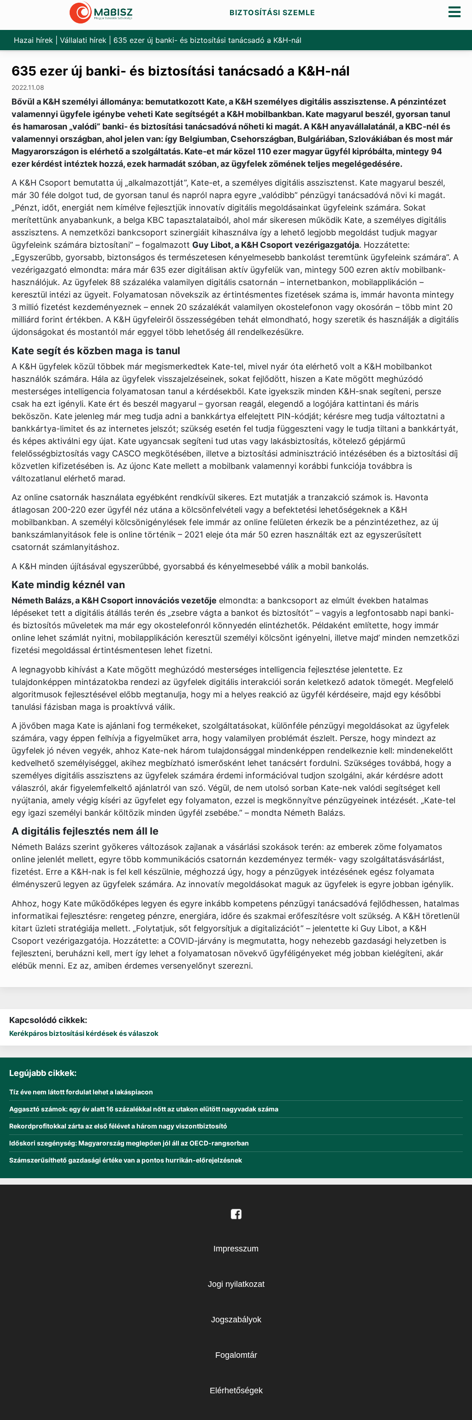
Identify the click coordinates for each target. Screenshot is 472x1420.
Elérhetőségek (236, 1390)
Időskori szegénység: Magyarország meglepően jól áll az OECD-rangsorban (129, 1143)
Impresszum (236, 1248)
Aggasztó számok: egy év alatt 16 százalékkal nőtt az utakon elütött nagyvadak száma (143, 1109)
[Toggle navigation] (455, 11)
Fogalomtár (236, 1355)
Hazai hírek (33, 40)
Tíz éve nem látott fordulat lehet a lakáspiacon (81, 1092)
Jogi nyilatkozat (236, 1284)
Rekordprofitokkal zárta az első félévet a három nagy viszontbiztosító (118, 1126)
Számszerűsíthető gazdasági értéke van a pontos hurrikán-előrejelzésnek (125, 1160)
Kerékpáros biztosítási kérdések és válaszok (84, 1033)
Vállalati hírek (83, 40)
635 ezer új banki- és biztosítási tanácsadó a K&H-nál (181, 71)
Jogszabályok (236, 1319)
